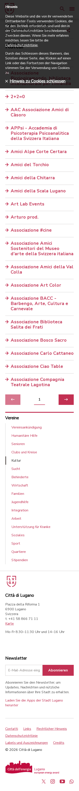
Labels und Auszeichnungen (26, 742)
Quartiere (18, 551)
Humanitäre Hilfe (24, 435)
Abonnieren (58, 670)
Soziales (18, 535)
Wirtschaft (19, 485)
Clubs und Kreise (24, 452)
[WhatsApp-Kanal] (71, 781)
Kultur (16, 460)
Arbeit (16, 518)
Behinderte (20, 477)
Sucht (15, 468)
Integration (19, 510)
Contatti (11, 728)
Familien (17, 493)
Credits (58, 742)
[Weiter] (66, 399)
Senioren (18, 444)
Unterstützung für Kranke (30, 526)
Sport (15, 543)
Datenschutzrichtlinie (21, 735)
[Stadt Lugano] (11, 585)
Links (27, 728)
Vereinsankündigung (26, 427)
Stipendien (19, 560)
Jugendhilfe (20, 502)
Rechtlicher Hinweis (51, 728)
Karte (9, 623)
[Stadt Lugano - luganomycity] (44, 781)
